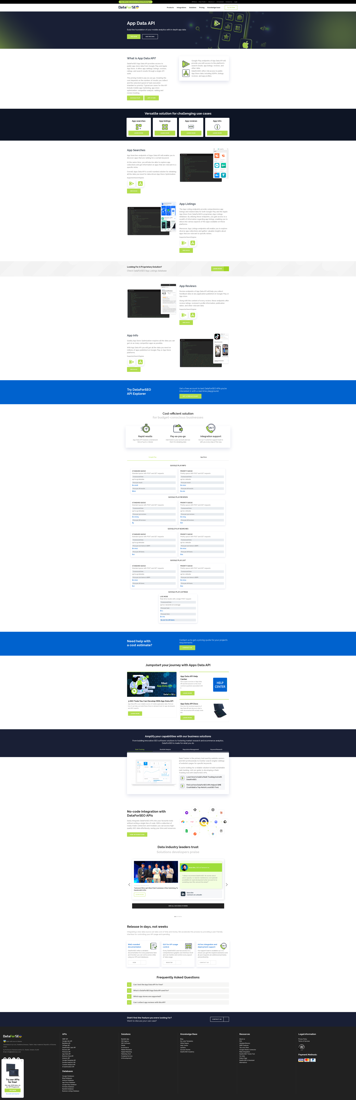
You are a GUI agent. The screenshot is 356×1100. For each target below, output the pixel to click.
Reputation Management (191, 749)
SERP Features (244, 1045)
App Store (203, 457)
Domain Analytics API (68, 1062)
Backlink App (125, 1039)
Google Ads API (67, 1041)
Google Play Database (69, 1084)
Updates (183, 1047)
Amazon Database (68, 1080)
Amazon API (66, 1058)
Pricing (201, 7)
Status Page (243, 1058)
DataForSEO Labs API (69, 1047)
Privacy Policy (302, 1039)
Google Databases (68, 1076)
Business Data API (67, 1056)
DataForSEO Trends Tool (247, 1054)
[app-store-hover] (140, 183)
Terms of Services (304, 1041)
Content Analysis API (68, 1064)
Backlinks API (66, 1043)
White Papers (184, 1043)
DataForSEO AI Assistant (246, 1060)
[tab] (152, 458)
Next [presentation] (226, 884)
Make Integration (244, 1052)
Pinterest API (66, 1052)
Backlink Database (68, 1089)
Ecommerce (125, 1047)
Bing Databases (67, 1078)
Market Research (126, 1049)
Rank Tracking (139, 749)
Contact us (229, 2)
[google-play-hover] (131, 183)
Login (235, 2)
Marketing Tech (126, 1054)
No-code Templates (186, 1041)
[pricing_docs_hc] (220, 711)
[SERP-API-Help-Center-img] (220, 685)
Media (123, 1045)
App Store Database (68, 1082)
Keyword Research (216, 749)
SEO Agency (125, 1041)
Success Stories (185, 1049)
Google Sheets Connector (247, 1049)
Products (170, 7)
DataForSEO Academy (187, 1052)
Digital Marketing (126, 1052)
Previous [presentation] (129, 884)
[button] (175, 916)
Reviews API (66, 1049)
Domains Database (68, 1086)
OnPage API (66, 1045)
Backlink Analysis (165, 749)
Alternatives (243, 1062)
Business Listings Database (70, 1091)
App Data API (66, 1054)
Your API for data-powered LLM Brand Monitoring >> (136, 2)
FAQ (240, 1041)
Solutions (192, 7)
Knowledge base (213, 7)
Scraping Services (126, 1056)
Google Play (152, 457)
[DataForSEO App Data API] (152, 684)
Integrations (181, 7)
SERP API (65, 1039)
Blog (181, 1039)
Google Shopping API (69, 1060)
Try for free (231, 7)
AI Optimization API (68, 1066)
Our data (242, 1056)
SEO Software (125, 1043)
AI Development (126, 1058)
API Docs (194, 2)
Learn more (140, 894)
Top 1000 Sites (244, 1047)
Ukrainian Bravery (244, 1043)
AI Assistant (220, 2)
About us (211, 2)
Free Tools (202, 2)
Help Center (184, 1045)
